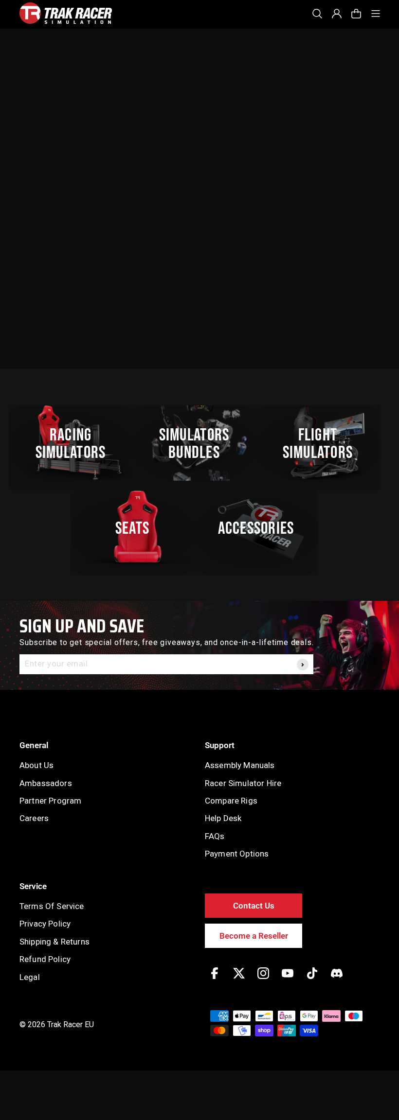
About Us (36, 765)
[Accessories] (261, 528)
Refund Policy (45, 959)
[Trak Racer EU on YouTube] (287, 980)
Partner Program (50, 800)
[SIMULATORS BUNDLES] (199, 443)
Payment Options (237, 853)
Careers (34, 818)
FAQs (215, 836)
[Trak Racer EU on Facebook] (214, 980)
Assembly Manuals (240, 765)
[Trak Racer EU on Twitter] (239, 980)
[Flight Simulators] (323, 443)
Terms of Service (51, 906)
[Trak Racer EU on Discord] (336, 980)
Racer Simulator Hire (243, 783)
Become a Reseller (253, 936)
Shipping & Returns (54, 941)
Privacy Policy (45, 923)
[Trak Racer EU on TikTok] (312, 980)
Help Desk (223, 818)
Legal (29, 977)
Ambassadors (45, 783)
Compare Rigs (231, 800)
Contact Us (253, 905)
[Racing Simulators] (75, 443)
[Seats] (137, 528)
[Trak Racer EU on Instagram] (263, 980)
